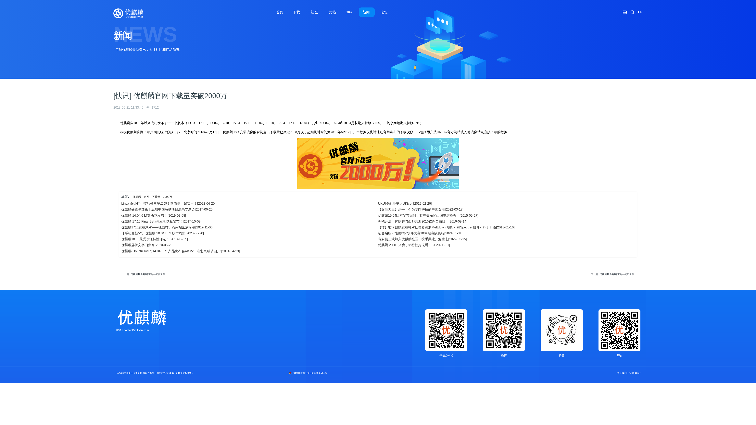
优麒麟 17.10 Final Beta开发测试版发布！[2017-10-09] (161, 221)
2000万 (167, 196)
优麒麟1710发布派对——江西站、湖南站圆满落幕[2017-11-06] (167, 227)
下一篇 (612, 274)
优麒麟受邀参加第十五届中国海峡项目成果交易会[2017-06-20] (167, 209)
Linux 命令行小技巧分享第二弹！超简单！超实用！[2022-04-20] (168, 203)
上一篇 (143, 274)
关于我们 (622, 373)
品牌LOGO (634, 373)
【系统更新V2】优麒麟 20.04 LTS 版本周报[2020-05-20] (162, 233)
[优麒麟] (128, 13)
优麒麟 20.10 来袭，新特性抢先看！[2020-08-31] (414, 245)
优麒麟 (137, 196)
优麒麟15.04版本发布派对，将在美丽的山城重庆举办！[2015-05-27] (428, 215)
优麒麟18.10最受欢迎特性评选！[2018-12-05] (154, 239)
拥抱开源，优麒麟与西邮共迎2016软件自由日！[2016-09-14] (422, 221)
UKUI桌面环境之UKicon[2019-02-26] (405, 203)
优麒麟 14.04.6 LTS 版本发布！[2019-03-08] (153, 215)
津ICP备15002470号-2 (181, 373)
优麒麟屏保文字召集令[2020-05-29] (147, 245)
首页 (279, 12)
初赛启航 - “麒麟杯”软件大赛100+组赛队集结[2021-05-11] (420, 233)
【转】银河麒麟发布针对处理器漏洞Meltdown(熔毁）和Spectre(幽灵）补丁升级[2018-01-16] (446, 227)
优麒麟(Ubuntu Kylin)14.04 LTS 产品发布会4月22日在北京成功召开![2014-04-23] (180, 251)
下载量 (156, 196)
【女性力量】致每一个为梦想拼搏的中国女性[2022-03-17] (420, 209)
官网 (146, 196)
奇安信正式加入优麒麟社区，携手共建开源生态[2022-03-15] (422, 239)
